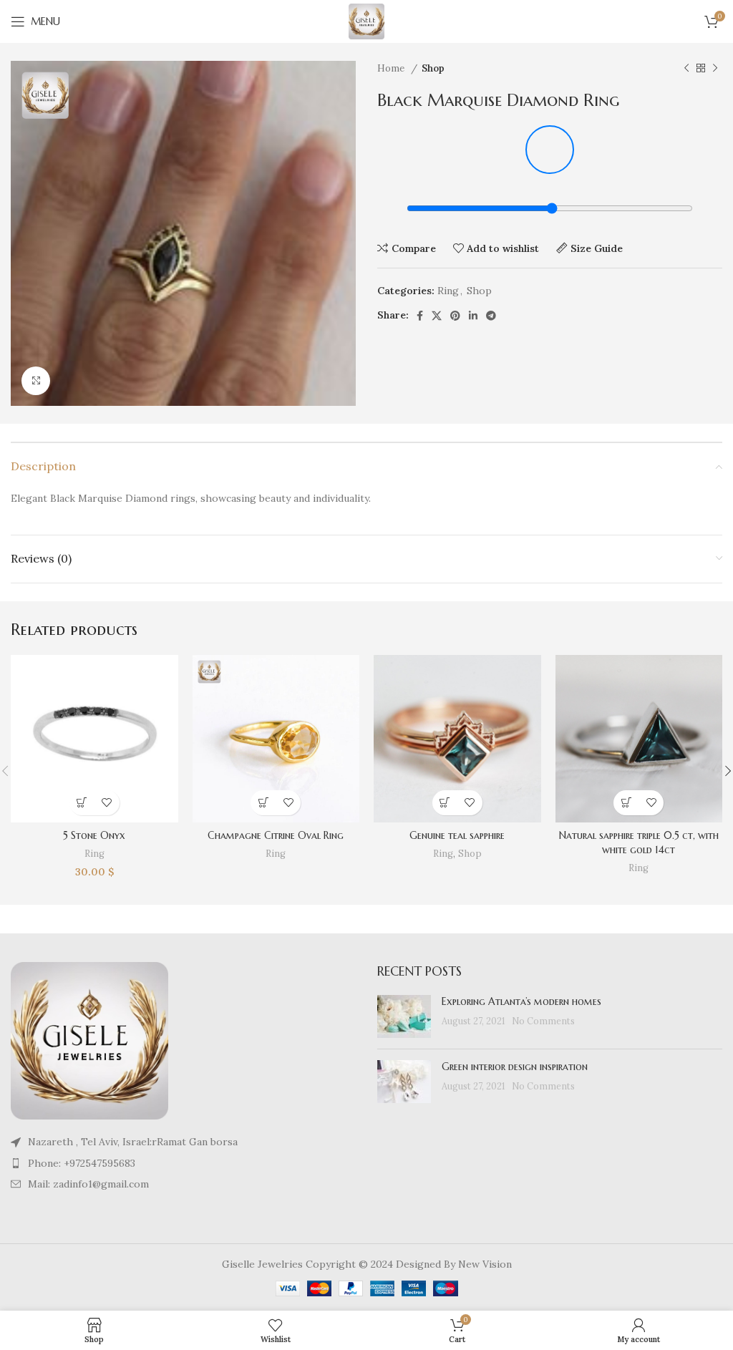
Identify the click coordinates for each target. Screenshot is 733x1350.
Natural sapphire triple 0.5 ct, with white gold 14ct (639, 842)
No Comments (543, 1020)
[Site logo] (366, 20)
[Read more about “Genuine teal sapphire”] (444, 802)
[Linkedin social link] (473, 315)
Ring (448, 290)
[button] (81, 802)
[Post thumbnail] (404, 1016)
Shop (433, 68)
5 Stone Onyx (94, 835)
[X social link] (436, 315)
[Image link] (89, 1040)
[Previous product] (686, 69)
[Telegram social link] (491, 315)
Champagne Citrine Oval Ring (276, 835)
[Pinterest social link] (455, 315)
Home (392, 68)
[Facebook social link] (419, 315)
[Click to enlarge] (35, 380)
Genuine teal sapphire (457, 835)
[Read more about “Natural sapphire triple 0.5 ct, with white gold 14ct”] (626, 802)
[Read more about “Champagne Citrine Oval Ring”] (263, 802)
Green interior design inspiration (515, 1066)
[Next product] (715, 69)
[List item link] (183, 1163)
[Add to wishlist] (107, 802)
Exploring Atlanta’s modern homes (521, 1001)
